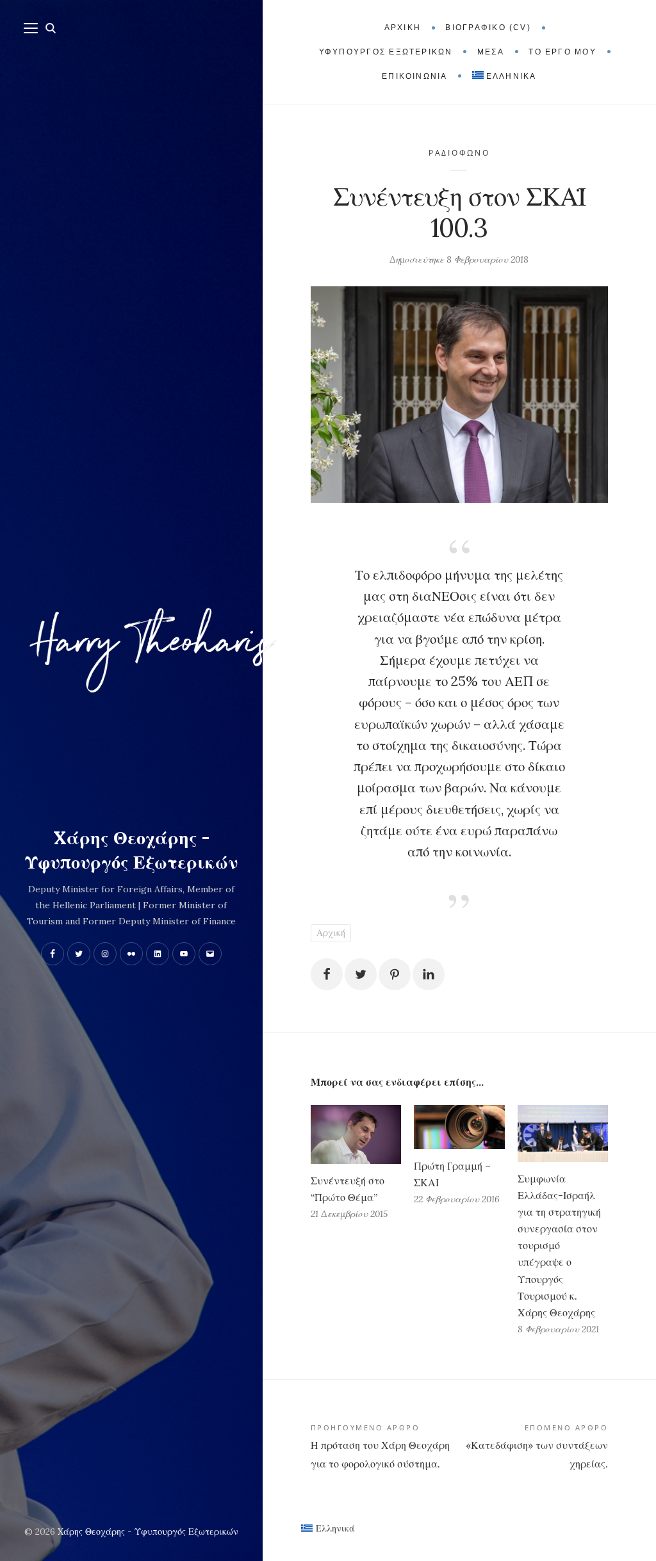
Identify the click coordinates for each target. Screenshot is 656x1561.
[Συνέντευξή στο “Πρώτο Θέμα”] (356, 1134)
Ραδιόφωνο (459, 152)
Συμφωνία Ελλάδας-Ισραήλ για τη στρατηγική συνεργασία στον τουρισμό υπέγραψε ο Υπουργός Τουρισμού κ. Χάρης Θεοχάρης (559, 1246)
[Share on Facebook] (327, 974)
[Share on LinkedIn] (429, 974)
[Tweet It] (361, 974)
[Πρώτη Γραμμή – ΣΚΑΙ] (459, 1127)
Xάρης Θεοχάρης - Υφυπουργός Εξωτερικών (131, 850)
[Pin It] (395, 974)
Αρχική (330, 932)
